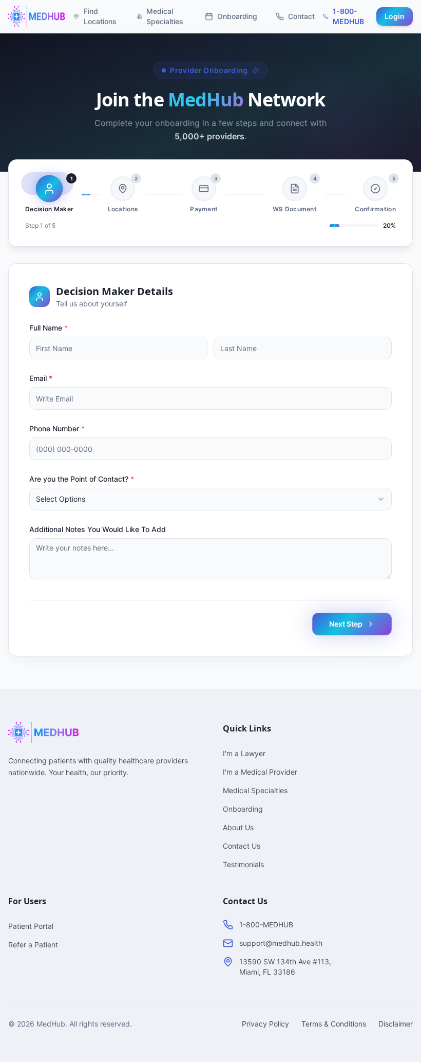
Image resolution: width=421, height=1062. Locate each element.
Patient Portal (30, 926)
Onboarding (237, 16)
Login (395, 16)
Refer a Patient (33, 944)
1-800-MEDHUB (348, 16)
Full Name (48, 327)
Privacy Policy (265, 1023)
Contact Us (241, 845)
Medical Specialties (164, 16)
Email (40, 378)
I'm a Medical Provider (260, 771)
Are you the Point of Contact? (81, 478)
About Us (238, 827)
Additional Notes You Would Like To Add (97, 529)
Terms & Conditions (333, 1023)
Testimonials (243, 864)
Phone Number (57, 428)
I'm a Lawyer (244, 753)
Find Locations (100, 16)
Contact (301, 16)
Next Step (345, 623)
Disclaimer (395, 1023)
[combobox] (210, 499)
